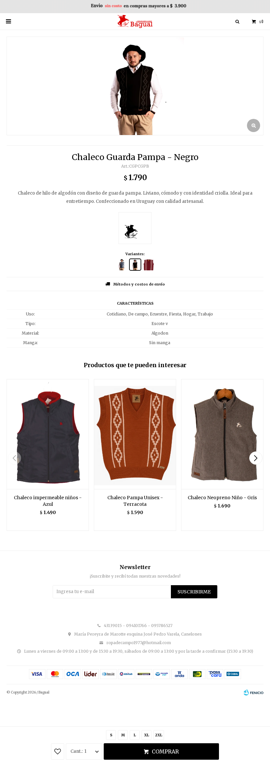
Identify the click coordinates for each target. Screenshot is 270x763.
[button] (255, 458)
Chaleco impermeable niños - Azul (48, 501)
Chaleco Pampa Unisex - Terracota (135, 501)
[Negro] (135, 264)
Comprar (165, 751)
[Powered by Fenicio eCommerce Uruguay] (253, 692)
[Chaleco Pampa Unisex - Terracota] (135, 434)
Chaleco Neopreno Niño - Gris (222, 498)
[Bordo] (148, 264)
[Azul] (121, 264)
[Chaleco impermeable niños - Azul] (48, 434)
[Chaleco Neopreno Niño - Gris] (222, 434)
